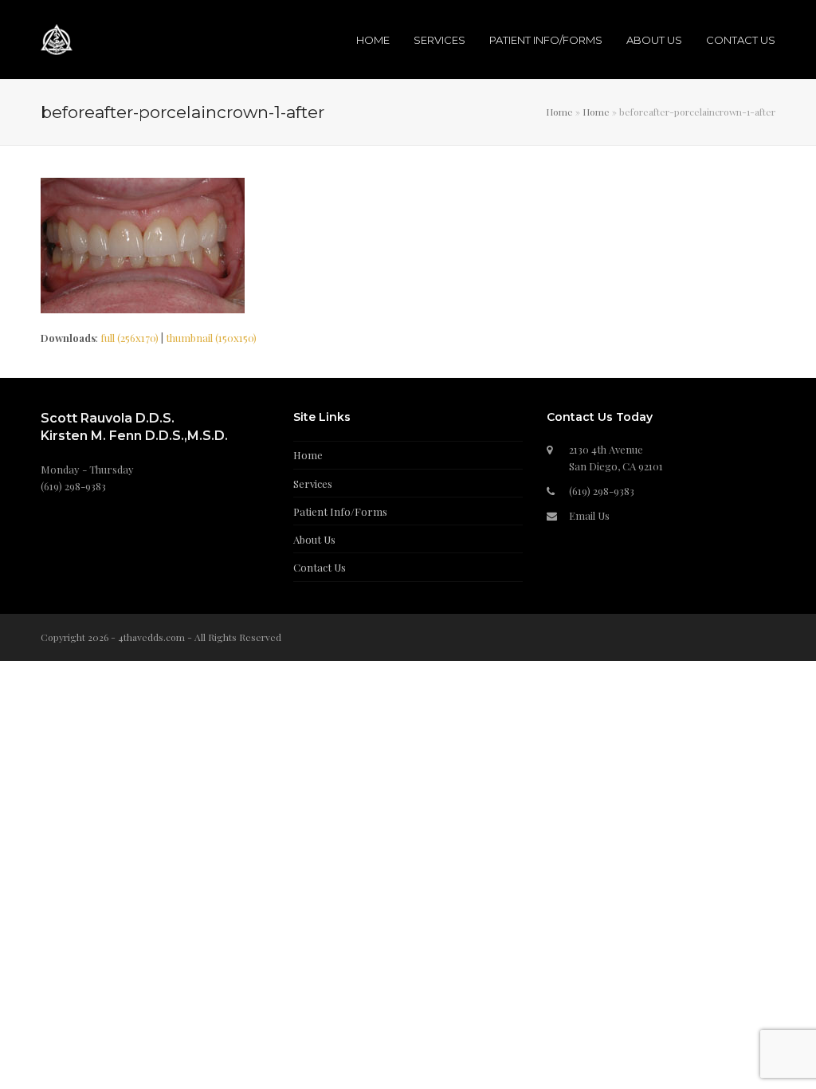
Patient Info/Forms (340, 511)
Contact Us (319, 567)
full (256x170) (129, 337)
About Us (314, 539)
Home (559, 111)
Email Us (589, 515)
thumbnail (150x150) (211, 337)
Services (312, 483)
